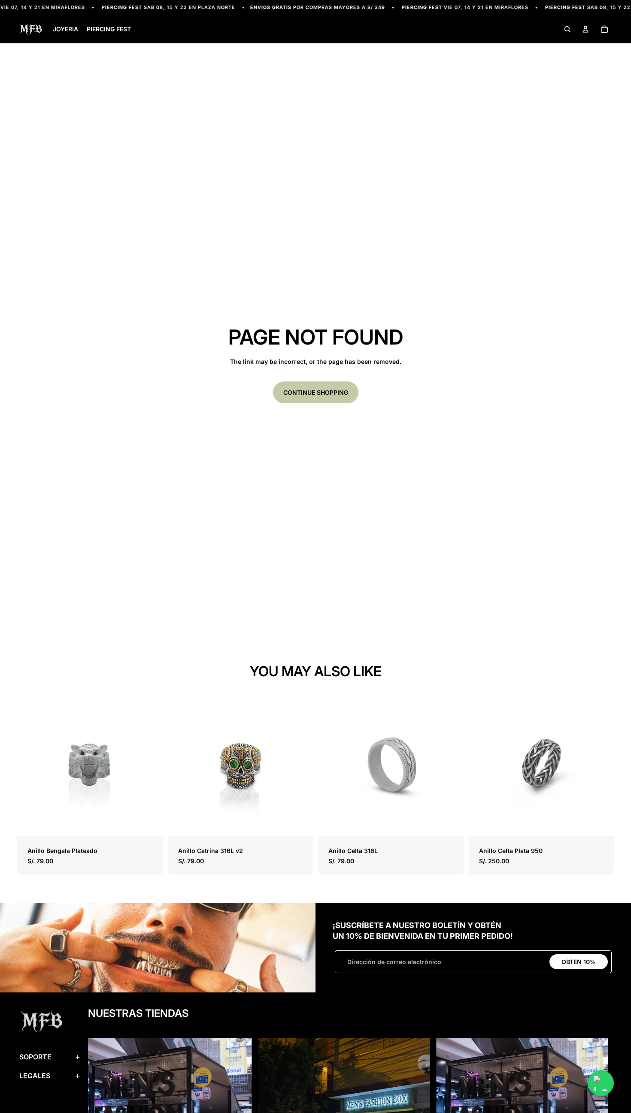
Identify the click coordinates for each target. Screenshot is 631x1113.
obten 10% (578, 961)
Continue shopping (315, 392)
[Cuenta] (585, 29)
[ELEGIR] (149, 823)
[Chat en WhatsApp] (601, 1083)
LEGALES (34, 1075)
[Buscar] (567, 29)
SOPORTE (35, 1057)
